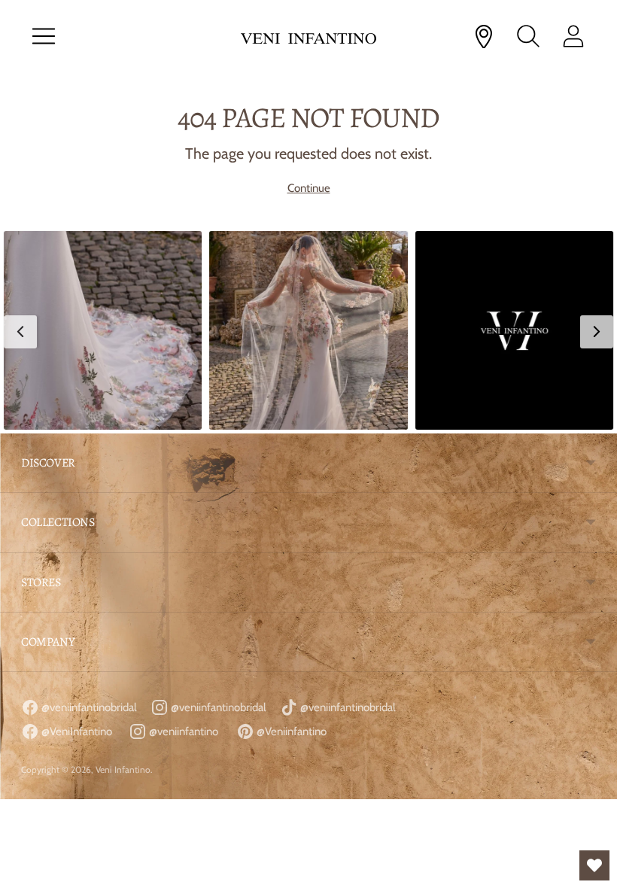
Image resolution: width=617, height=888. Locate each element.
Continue (308, 188)
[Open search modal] (528, 36)
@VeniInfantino (75, 731)
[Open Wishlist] (594, 865)
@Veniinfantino (290, 731)
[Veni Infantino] (308, 36)
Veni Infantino (123, 769)
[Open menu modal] (44, 36)
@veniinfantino (182, 731)
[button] (103, 330)
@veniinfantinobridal (88, 707)
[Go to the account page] (573, 36)
